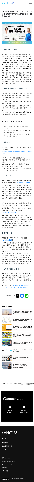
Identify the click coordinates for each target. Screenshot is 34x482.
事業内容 (5, 442)
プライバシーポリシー (8, 464)
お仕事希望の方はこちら (8, 461)
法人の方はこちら (7, 458)
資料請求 (4, 468)
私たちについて (7, 446)
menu (30, 3)
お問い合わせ (6, 471)
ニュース (5, 449)
